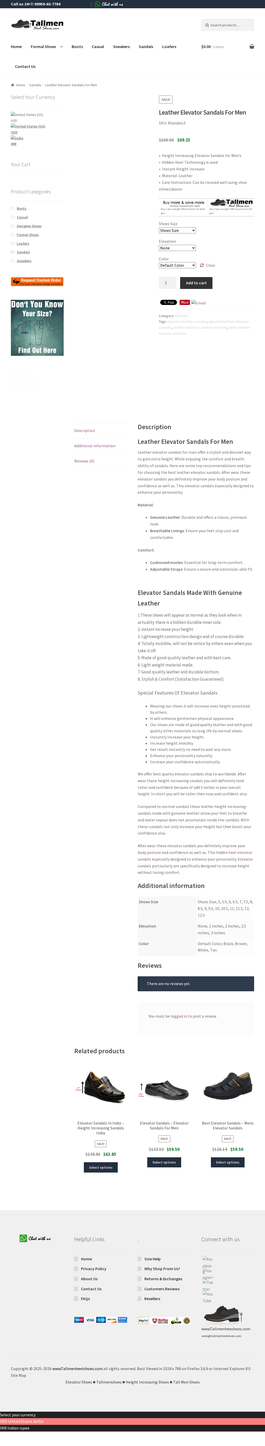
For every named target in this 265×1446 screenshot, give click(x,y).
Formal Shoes (43, 46)
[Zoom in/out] (43, 1436)
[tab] (100, 430)
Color (164, 258)
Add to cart (196, 282)
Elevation (167, 241)
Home (16, 46)
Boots (77, 46)
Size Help (152, 1258)
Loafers (169, 46)
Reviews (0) (84, 460)
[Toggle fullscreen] (31, 1436)
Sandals (146, 46)
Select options (101, 1167)
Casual (98, 46)
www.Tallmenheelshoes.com (77, 1368)
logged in (179, 1016)
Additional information (94, 445)
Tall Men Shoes (23, 389)
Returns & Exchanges (163, 1278)
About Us (89, 1278)
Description (84, 430)
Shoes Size (168, 223)
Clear (210, 265)
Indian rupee (19, 1428)
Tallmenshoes (22, 377)
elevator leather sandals (187, 321)
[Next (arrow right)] (18, 1443)
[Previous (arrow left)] (6, 1443)
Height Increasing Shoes (30, 383)
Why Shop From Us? (162, 1268)
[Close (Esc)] (6, 1436)
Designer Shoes (29, 226)
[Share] (18, 1436)
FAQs (85, 1298)
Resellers (152, 1298)
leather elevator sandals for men (200, 327)
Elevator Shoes (23, 372)
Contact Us (25, 66)
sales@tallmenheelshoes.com (221, 1336)
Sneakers (121, 46)
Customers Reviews (162, 1288)
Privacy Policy (93, 1268)
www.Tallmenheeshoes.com (225, 1328)
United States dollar (26, 1421)
